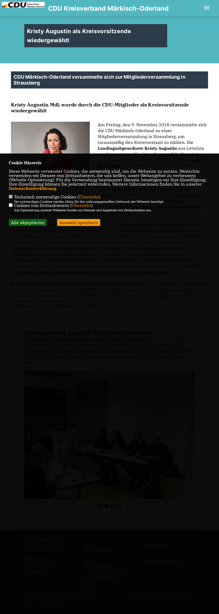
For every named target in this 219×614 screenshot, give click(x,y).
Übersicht (89, 196)
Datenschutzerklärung (32, 188)
